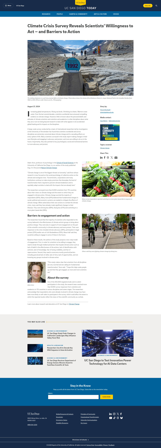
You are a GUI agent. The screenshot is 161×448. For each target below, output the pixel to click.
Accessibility (98, 445)
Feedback (111, 445)
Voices (116, 14)
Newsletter (59, 417)
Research (46, 14)
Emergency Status (61, 420)
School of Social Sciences (65, 163)
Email (50, 393)
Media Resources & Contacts (64, 414)
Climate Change (74, 304)
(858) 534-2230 (32, 425)
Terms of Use (90, 445)
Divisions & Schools (79, 440)
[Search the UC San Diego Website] (156, 5)
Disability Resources (62, 423)
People (60, 14)
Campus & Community (78, 14)
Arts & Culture (100, 14)
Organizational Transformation (90, 417)
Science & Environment (108, 355)
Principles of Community (88, 414)
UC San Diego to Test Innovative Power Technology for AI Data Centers (107, 361)
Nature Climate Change (49, 168)
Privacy (105, 445)
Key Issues (84, 423)
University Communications (89, 420)
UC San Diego (20, 5)
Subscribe (148, 5)
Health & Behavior (55, 345)
